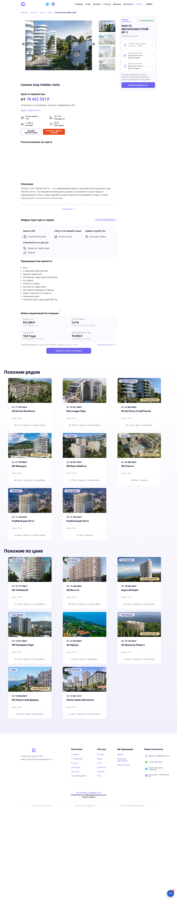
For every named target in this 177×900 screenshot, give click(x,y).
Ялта (50, 13)
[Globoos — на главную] (23, 4)
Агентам (75, 771)
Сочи (99, 763)
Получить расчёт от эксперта (69, 351)
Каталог (97, 4)
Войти (149, 4)
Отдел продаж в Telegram (156, 768)
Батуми (100, 771)
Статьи (107, 4)
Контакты (128, 4)
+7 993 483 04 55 (155, 762)
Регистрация (123, 765)
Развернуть (67, 209)
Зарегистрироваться (138, 85)
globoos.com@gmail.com (159, 756)
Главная (79, 4)
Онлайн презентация (31, 132)
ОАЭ (99, 775)
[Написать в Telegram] (47, 4)
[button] (93, 44)
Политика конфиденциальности (88, 795)
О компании (77, 758)
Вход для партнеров (122, 759)
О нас (88, 4)
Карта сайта (88, 797)
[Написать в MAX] (53, 4)
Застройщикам (78, 775)
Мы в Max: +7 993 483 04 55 (159, 775)
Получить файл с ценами (54, 132)
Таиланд (101, 767)
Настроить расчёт (105, 345)
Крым (42, 13)
